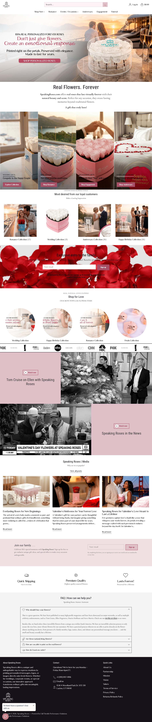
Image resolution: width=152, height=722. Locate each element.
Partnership (108, 671)
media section (111, 618)
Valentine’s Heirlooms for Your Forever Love (74, 511)
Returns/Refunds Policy (113, 697)
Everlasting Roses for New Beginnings (22, 511)
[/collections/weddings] (19, 151)
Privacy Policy (109, 692)
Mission (106, 676)
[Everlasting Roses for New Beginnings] (26, 491)
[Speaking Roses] (6, 4)
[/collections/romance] (76, 48)
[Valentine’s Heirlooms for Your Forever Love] (76, 491)
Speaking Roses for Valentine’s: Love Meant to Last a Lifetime (125, 512)
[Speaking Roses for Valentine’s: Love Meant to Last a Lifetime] (125, 491)
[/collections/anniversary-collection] (133, 151)
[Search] (105, 4)
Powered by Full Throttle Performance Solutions (49, 714)
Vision (105, 680)
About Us (107, 667)
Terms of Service (110, 688)
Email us (60, 681)
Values (106, 684)
